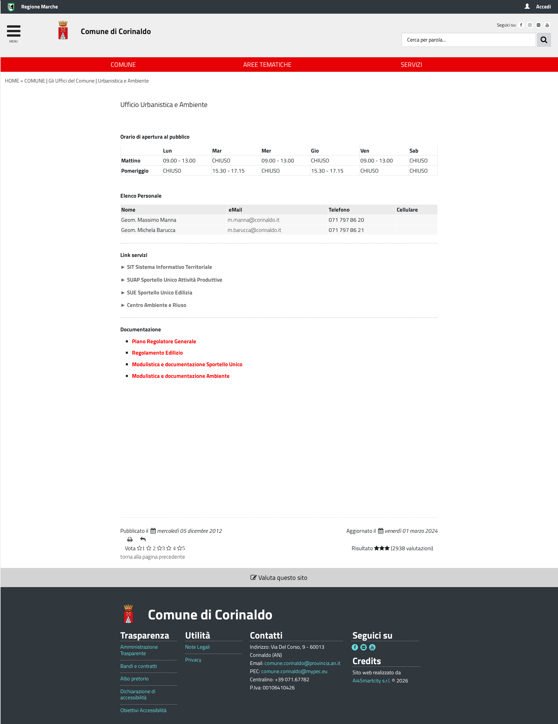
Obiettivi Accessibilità (143, 710)
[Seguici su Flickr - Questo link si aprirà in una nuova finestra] (538, 25)
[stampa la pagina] (131, 539)
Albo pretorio (134, 678)
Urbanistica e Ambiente (123, 81)
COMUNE (123, 64)
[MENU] (13, 28)
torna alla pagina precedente (152, 556)
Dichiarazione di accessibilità (137, 694)
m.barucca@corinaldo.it (254, 230)
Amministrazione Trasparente (139, 650)
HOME (12, 81)
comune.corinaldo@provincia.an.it (302, 663)
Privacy (193, 660)
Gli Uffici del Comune (71, 81)
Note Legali (197, 647)
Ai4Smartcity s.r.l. (372, 680)
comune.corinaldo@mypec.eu (294, 671)
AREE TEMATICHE (267, 64)
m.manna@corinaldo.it (254, 219)
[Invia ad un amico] (144, 539)
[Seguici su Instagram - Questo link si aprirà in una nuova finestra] (530, 25)
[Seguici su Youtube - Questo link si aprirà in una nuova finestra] (547, 25)
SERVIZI (411, 64)
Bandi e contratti (138, 666)
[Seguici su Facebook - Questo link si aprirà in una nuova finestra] (521, 25)
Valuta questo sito (282, 577)
